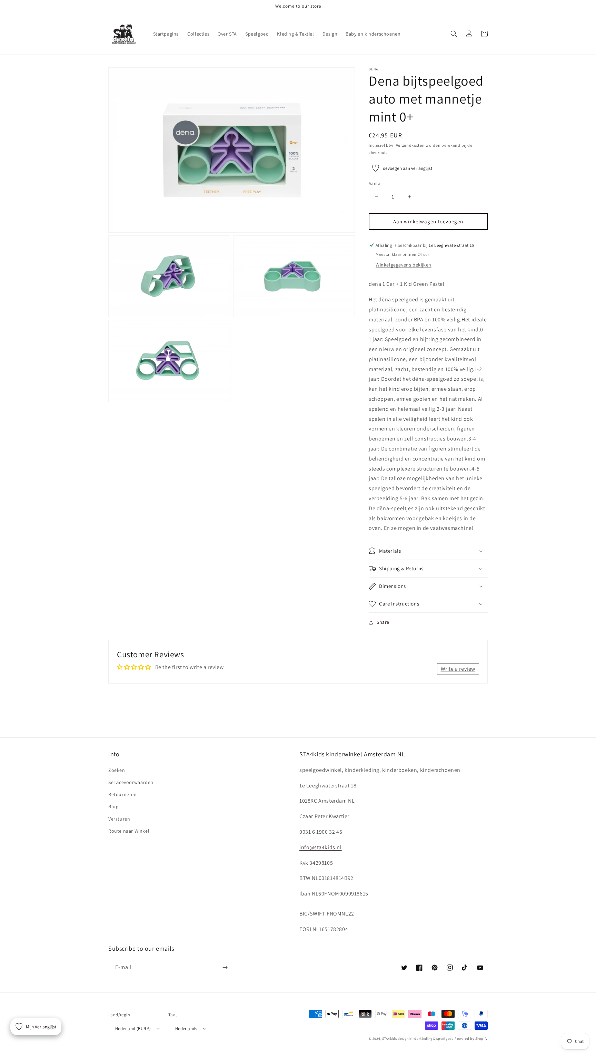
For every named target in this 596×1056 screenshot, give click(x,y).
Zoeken (116, 770)
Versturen (119, 819)
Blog (113, 806)
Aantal (375, 183)
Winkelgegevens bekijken (403, 265)
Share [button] (383, 622)
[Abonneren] (224, 967)
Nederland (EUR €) (133, 1028)
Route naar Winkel (128, 831)
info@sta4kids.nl (320, 847)
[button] (453, 33)
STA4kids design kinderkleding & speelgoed (418, 1038)
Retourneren (122, 794)
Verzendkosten (410, 145)
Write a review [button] (458, 668)
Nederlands (186, 1028)
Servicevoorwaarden (130, 782)
